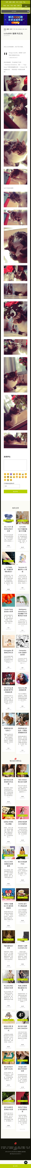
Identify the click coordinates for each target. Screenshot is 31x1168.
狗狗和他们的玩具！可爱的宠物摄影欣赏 (22, 730)
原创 (8, 5)
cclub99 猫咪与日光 (13, 33)
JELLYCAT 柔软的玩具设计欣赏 (8, 529)
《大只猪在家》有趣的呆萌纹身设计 (8, 569)
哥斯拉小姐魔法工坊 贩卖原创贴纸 (8, 906)
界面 (4, 5)
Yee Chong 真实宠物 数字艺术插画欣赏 (8, 690)
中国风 (8, 1005)
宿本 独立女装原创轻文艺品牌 (8, 782)
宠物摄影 (20, 29)
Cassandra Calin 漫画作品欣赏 (22, 653)
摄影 (14, 2)
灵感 (20, 2)
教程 (15, 5)
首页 (7, 2)
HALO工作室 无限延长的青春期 (8, 864)
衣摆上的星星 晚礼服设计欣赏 (22, 988)
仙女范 (22, 840)
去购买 (8, 520)
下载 (11, 5)
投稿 (26, 6)
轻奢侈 (22, 964)
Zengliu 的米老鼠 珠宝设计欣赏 (22, 1069)
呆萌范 (8, 545)
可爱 (14, 29)
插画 (10, 2)
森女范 (22, 547)
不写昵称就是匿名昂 (9, 483)
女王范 (22, 1087)
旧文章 (15, 1166)
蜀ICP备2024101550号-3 (15, 1153)
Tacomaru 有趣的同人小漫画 (22, 569)
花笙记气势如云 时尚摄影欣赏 (22, 1109)
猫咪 (26, 29)
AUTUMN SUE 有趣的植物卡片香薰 (22, 529)
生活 (17, 2)
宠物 (17, 29)
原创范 (8, 801)
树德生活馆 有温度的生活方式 (8, 1028)
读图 (22, 5)
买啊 (18, 5)
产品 (24, 2)
